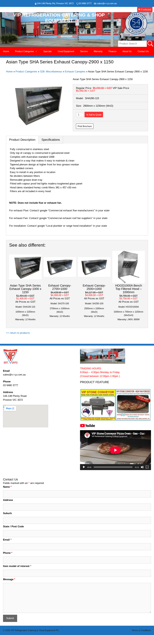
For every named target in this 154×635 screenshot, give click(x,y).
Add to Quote (95, 114)
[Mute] (142, 467)
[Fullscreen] (147, 467)
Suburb (7, 513)
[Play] (83, 467)
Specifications (51, 139)
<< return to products (18, 332)
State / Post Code (13, 526)
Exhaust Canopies (75, 71)
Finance (112, 51)
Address (8, 500)
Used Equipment (66, 51)
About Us (127, 51)
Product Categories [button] (24, 51)
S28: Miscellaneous (51, 71)
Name (7, 486)
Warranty (98, 51)
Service (84, 51)
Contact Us (143, 51)
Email (7, 539)
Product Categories (26, 71)
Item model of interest (17, 566)
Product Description (22, 139)
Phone (7, 552)
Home (6, 51)
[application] (115, 450)
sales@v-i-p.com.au (14, 374)
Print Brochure (85, 126)
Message (9, 579)
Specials (47, 51)
